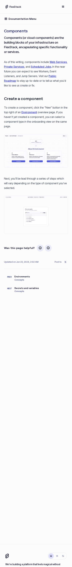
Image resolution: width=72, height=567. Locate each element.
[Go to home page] (7, 556)
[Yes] (40, 248)
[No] (48, 248)
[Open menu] (63, 6)
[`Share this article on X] (65, 262)
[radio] (51, 556)
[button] (36, 151)
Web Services (58, 62)
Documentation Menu (22, 18)
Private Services (14, 66)
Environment (29, 112)
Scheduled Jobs (41, 66)
